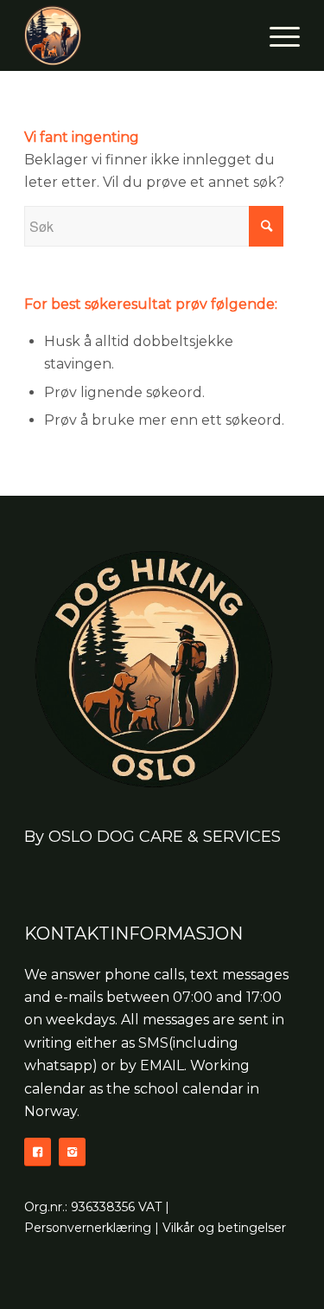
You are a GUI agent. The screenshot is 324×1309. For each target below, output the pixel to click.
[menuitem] (276, 35)
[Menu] (276, 35)
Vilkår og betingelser (224, 1227)
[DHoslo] (134, 35)
